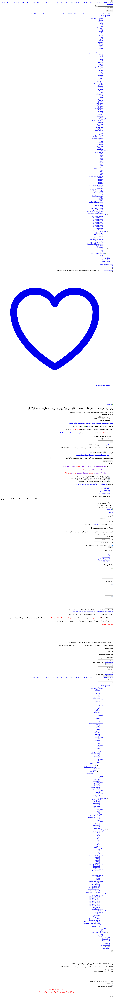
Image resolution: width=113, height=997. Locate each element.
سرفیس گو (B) (99, 236)
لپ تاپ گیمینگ (99, 130)
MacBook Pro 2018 (98, 223)
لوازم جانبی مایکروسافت (96, 202)
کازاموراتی (100, 256)
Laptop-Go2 (100, 188)
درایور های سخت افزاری (106, 264)
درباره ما (107, 553)
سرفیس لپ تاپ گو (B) (96, 239)
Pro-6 (101, 159)
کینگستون (100, 87)
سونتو (101, 59)
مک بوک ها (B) (99, 247)
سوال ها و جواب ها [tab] (104, 493)
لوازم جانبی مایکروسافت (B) (95, 244)
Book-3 (101, 200)
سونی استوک (99, 128)
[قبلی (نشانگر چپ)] (112, 996)
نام (111, 539)
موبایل (101, 97)
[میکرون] (110, 404)
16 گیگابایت (104, 484)
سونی (101, 92)
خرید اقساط (106, 561)
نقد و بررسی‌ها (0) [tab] (105, 491)
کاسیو (101, 60)
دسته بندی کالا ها (105, 15)
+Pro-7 (101, 162)
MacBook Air (99, 228)
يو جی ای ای (99, 116)
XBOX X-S (93, 771)
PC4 (91, 484)
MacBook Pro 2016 (98, 220)
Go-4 (101, 174)
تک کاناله (84, 484)
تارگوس (101, 40)
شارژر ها (100, 29)
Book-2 (101, 199)
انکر (102, 37)
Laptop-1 (100, 177)
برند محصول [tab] (106, 490)
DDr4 (88, 484)
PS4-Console (93, 764)
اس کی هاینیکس (98, 82)
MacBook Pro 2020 (98, 226)
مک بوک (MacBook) (97, 216)
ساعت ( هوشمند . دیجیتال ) (95, 53)
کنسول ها (100, 89)
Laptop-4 (100, 182)
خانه (112, 270)
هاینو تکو (101, 70)
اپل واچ (101, 54)
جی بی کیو (100, 42)
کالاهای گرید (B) (102, 231)
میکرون (101, 84)
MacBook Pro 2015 (98, 219)
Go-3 (101, 173)
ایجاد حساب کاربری (107, 675)
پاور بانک (100, 45)
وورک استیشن (99, 135)
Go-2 (101, 171)
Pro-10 (101, 167)
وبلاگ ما (107, 258)
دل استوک (100, 125)
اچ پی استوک (99, 123)
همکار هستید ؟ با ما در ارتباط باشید (78, 423)
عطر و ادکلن (94, 253)
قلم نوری (100, 114)
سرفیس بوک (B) (98, 237)
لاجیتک (101, 112)
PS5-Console (93, 765)
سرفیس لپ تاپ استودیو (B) (95, 242)
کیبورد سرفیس (99, 206)
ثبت (111, 401)
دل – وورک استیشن (97, 136)
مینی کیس (100, 139)
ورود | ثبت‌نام (109, 10)
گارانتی (111, 452)
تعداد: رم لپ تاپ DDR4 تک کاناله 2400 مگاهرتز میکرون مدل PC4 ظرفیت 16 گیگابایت (89, 458)
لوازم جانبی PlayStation (90, 767)
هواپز (101, 250)
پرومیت (101, 43)
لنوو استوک (100, 122)
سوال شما (109, 536)
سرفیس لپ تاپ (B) (97, 240)
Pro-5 (101, 158)
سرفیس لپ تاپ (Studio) (96, 190)
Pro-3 (101, 155)
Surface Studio (99, 191)
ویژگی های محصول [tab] (104, 488)
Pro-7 (101, 161)
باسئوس (101, 31)
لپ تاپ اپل (100, 105)
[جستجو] (112, 9)
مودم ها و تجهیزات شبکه (96, 18)
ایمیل (111, 542)
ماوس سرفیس (99, 205)
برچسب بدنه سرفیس (97, 208)
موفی (101, 32)
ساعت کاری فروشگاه (104, 560)
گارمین (101, 56)
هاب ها (101, 35)
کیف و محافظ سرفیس (96, 210)
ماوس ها (100, 111)
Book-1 (101, 197)
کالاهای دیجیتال (102, 16)
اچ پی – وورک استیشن (97, 138)
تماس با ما (107, 555)
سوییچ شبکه (99, 27)
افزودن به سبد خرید (107, 461)
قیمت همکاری (106, 261)
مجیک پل (100, 46)
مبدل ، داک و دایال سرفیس (95, 213)
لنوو (102, 73)
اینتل (102, 141)
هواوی (101, 23)
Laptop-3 (100, 180)
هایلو (102, 65)
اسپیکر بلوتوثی (99, 67)
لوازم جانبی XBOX (91, 773)
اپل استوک (100, 144)
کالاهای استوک (102, 119)
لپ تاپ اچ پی (99, 106)
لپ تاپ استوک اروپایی (97, 120)
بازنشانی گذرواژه (108, 662)
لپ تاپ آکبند (99, 103)
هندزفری (100, 75)
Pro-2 (101, 153)
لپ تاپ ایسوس (99, 108)
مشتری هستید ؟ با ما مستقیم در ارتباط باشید (100, 423)
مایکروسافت (99, 94)
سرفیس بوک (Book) (97, 196)
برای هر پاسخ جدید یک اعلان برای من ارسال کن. (98, 545)
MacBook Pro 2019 (98, 225)
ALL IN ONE (99, 142)
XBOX (94, 770)
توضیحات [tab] (107, 487)
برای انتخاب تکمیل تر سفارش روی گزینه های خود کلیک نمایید (92, 455)
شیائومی (100, 64)
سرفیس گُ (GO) (98, 168)
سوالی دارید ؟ (106, 259)
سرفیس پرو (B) (98, 234)
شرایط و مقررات (105, 558)
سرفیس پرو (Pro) (98, 152)
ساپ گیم (100, 90)
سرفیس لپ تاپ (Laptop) (96, 176)
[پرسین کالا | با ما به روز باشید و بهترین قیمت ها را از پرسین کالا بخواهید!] (70, 13)
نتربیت (101, 24)
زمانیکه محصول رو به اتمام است (102, 397)
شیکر (101, 251)
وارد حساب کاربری (95, 524)
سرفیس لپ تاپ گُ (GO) (96, 185)
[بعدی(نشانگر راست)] (110, 996)
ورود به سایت (109, 663)
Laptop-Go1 (100, 186)
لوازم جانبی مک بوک (97, 229)
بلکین (101, 38)
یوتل (102, 26)
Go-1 (101, 170)
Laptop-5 (100, 183)
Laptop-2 (100, 179)
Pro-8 (101, 164)
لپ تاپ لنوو (100, 109)
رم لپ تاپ (100, 81)
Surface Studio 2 (98, 193)
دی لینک (101, 20)
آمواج (101, 255)
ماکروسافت (99, 101)
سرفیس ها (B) (99, 233)
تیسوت (101, 57)
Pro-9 (101, 165)
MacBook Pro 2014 (98, 217)
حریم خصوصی (106, 557)
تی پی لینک (100, 21)
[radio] (91, 452)
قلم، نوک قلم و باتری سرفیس (95, 211)
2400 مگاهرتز (96, 484)
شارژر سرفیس (99, 203)
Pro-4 (101, 156)
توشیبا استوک (99, 127)
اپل (102, 98)
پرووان (101, 117)
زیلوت (101, 68)
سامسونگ (100, 62)
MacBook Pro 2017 (98, 222)
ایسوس (101, 131)
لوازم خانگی (103, 248)
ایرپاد (101, 76)
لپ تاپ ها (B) (99, 245)
